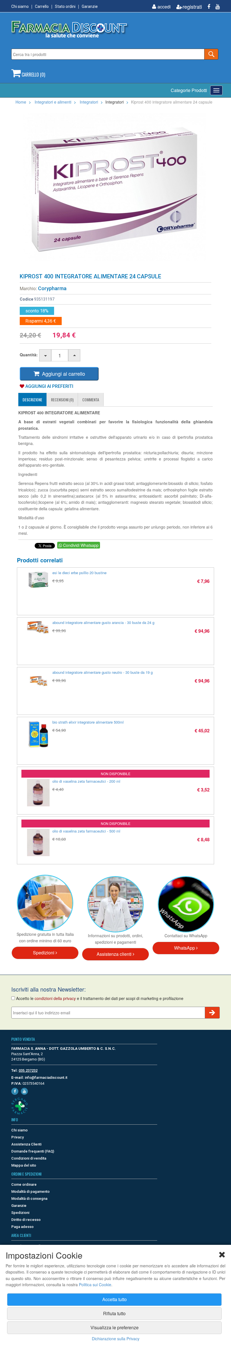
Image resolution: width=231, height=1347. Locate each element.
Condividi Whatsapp (80, 545)
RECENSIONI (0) (62, 399)
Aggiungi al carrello (62, 373)
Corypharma (52, 288)
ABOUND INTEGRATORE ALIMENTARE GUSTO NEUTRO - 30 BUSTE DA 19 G (102, 672)
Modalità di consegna (29, 1198)
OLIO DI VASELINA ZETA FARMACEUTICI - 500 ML (86, 831)
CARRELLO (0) (33, 74)
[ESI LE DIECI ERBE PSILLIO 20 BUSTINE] (38, 579)
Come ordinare (24, 1184)
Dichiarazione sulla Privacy (115, 1338)
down (45, 356)
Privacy (17, 1137)
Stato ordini (65, 6)
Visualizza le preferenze (114, 1327)
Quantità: (29, 355)
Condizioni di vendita (28, 1158)
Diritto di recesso (26, 1220)
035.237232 (28, 1070)
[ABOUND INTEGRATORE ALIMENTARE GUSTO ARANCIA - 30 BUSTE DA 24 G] (38, 627)
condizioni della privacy (55, 998)
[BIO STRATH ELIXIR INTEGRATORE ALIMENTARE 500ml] (38, 734)
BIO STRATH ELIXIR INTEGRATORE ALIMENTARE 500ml (88, 722)
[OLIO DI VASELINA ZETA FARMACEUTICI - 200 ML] (38, 792)
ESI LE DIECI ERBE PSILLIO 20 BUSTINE (79, 572)
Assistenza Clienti (26, 1144)
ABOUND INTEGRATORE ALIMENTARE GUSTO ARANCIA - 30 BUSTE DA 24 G (103, 622)
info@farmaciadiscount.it (46, 1077)
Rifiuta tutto (114, 1313)
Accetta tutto (114, 1299)
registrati (192, 6)
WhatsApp (185, 948)
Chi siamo (20, 6)
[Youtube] (215, 6)
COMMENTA (90, 399)
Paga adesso (22, 1227)
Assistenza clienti (115, 954)
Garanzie (90, 6)
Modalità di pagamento (30, 1191)
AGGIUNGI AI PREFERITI (48, 386)
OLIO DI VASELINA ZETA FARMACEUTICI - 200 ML (86, 781)
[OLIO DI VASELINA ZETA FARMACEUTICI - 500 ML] (38, 842)
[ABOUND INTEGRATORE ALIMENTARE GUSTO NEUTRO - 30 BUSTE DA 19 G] (38, 681)
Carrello (42, 6)
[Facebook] (206, 6)
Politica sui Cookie (95, 1284)
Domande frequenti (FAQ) (32, 1151)
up (74, 356)
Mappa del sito (23, 1165)
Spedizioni (44, 952)
